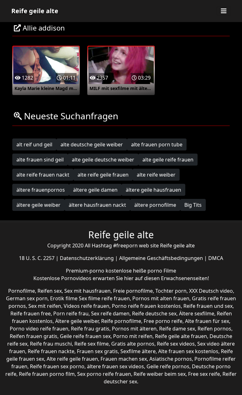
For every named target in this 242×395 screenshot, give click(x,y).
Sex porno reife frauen (104, 373)
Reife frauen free (30, 313)
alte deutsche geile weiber (91, 144)
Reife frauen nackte (51, 351)
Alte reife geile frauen (72, 358)
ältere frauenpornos (40, 189)
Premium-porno (86, 270)
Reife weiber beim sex (160, 373)
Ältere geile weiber (77, 321)
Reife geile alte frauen (181, 336)
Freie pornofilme (133, 290)
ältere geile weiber (38, 204)
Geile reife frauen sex (85, 336)
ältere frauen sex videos (115, 366)
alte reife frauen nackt (42, 174)
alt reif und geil (34, 144)
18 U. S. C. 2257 (37, 258)
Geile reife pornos (168, 366)
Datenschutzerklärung (87, 258)
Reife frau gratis (90, 328)
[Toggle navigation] (224, 11)
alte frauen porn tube (156, 144)
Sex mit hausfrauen (87, 290)
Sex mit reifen (44, 305)
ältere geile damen (95, 189)
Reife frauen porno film (47, 373)
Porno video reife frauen (39, 328)
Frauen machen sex (124, 358)
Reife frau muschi (51, 343)
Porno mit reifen (133, 336)
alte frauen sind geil (40, 159)
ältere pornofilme (155, 204)
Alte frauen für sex (207, 321)
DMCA (215, 258)
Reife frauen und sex (208, 305)
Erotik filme (64, 298)
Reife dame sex (177, 328)
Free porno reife (163, 321)
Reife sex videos (176, 343)
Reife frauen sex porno (57, 366)
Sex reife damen (110, 313)
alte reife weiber (156, 174)
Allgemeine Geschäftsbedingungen (161, 258)
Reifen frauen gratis (33, 336)
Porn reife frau (71, 313)
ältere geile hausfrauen (153, 189)
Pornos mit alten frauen (160, 298)
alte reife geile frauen (103, 174)
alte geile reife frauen (167, 159)
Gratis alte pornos (132, 343)
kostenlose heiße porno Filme (141, 270)
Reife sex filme (91, 343)
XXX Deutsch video (211, 290)
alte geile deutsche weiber (103, 159)
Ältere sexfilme (196, 313)
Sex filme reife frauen (104, 298)
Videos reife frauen (86, 305)
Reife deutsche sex (154, 313)
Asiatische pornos (170, 358)
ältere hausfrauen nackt (97, 204)
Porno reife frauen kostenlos (146, 305)
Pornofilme (21, 290)
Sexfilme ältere (138, 351)
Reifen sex (49, 290)
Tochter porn (171, 290)
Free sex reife (204, 373)
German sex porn (27, 298)
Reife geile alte (34, 11)
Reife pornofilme (121, 321)
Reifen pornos (214, 328)
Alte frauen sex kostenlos (188, 351)
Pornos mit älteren (134, 328)
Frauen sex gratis (97, 351)
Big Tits (193, 204)
